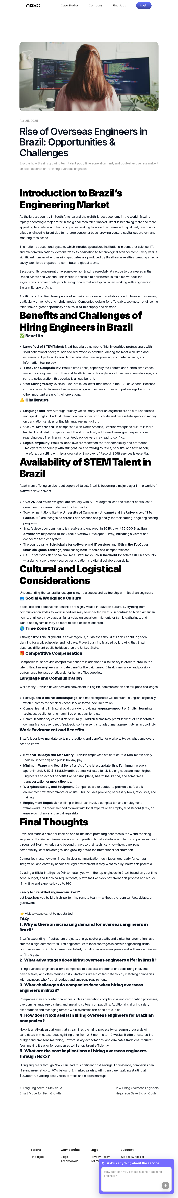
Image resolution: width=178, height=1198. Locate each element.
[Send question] (165, 1185)
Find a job (37, 1157)
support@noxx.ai (132, 1157)
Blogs (64, 1157)
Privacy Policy (100, 1157)
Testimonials (69, 1161)
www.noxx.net (41, 913)
